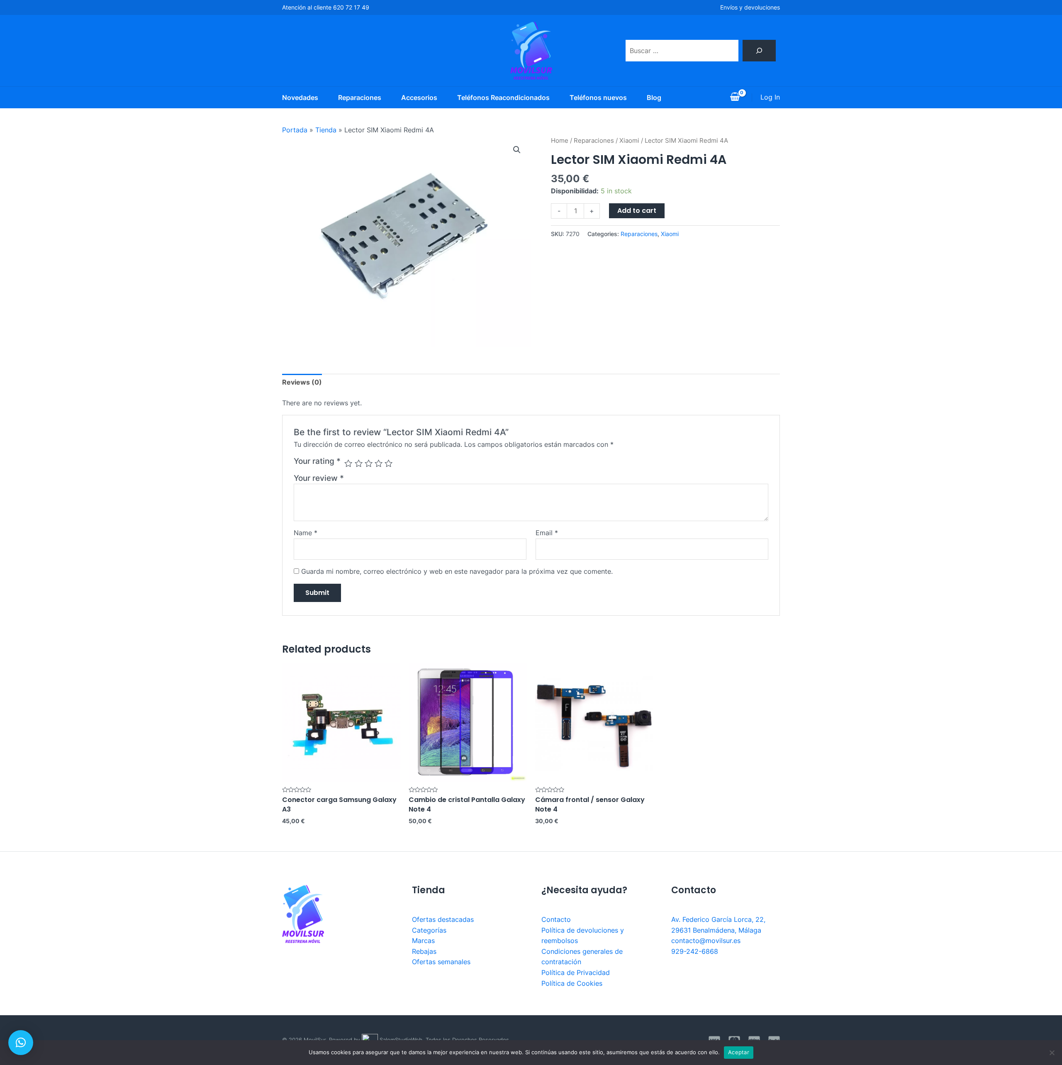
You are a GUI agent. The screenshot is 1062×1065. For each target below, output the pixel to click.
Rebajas (424, 951)
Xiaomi (629, 140)
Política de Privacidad (575, 972)
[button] (20, 1042)
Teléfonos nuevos (598, 97)
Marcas (423, 940)
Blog (654, 97)
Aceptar (738, 1052)
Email (547, 533)
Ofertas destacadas (443, 919)
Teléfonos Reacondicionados (503, 97)
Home (559, 140)
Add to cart (636, 210)
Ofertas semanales (441, 962)
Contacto (556, 919)
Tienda (325, 130)
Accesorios (419, 97)
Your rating (317, 461)
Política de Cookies (571, 983)
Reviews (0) (302, 382)
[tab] (302, 382)
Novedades (300, 97)
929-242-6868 (694, 951)
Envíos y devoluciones (750, 7)
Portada (294, 130)
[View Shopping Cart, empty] (734, 97)
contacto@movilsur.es (705, 940)
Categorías (429, 930)
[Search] (759, 50)
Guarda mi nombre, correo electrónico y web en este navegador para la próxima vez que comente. (457, 571)
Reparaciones (359, 97)
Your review (319, 478)
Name (305, 533)
